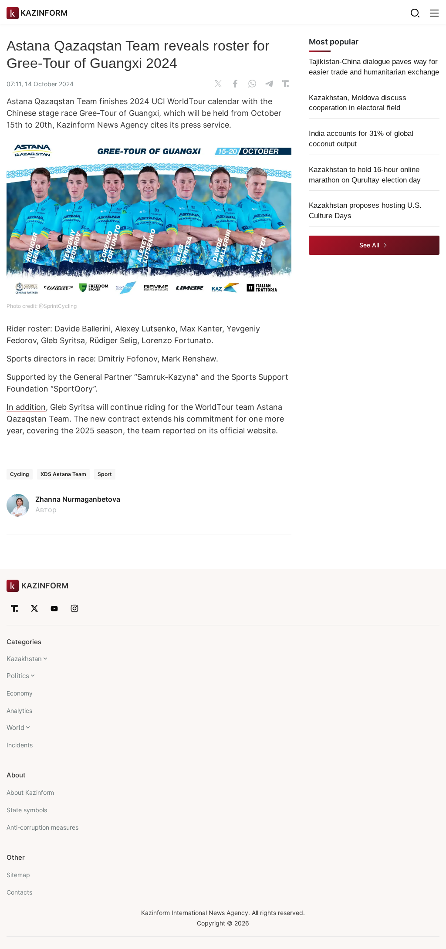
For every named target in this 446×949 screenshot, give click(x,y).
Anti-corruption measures (42, 827)
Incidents (20, 745)
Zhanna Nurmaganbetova (77, 499)
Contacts (19, 892)
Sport (105, 474)
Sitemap (18, 874)
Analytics (19, 710)
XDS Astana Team (63, 474)
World (15, 727)
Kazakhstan (24, 659)
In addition (26, 407)
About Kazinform (30, 792)
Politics (18, 676)
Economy (20, 693)
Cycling (19, 474)
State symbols (27, 810)
